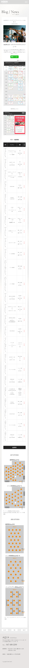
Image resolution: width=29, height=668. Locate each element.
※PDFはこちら (14, 109)
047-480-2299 (11, 644)
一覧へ (14, 630)
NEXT (24, 630)
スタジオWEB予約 (5, 624)
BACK (4, 630)
